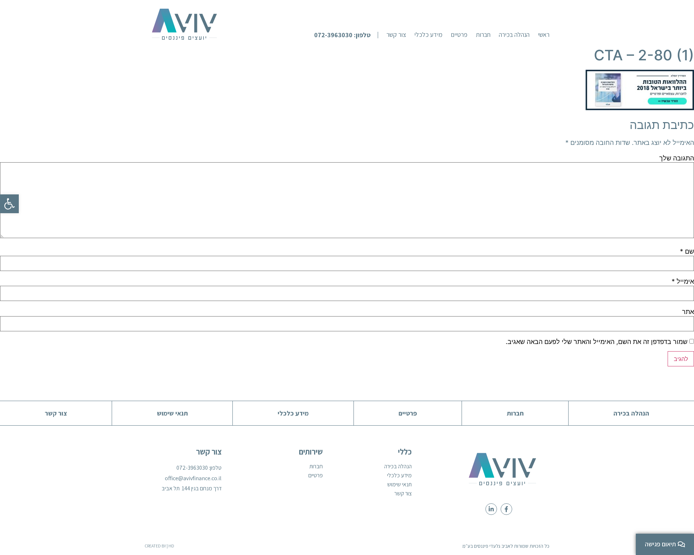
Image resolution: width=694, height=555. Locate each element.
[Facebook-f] (506, 509)
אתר (688, 312)
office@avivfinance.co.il (193, 478)
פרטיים (315, 475)
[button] (346, 35)
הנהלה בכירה (398, 466)
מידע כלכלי (399, 475)
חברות (316, 466)
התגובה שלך (676, 158)
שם (687, 251)
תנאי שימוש (399, 484)
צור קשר (403, 493)
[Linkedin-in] (491, 509)
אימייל (683, 281)
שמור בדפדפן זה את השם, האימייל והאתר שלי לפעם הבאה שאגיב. (596, 342)
